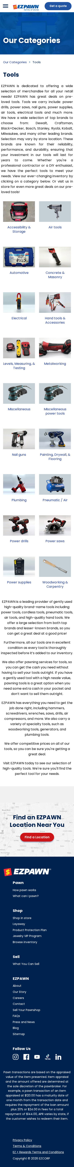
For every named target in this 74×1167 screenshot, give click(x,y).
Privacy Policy (22, 1140)
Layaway (19, 924)
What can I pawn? (26, 896)
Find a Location (37, 837)
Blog (16, 1028)
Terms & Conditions (27, 1146)
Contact (19, 1004)
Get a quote (58, 6)
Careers (18, 998)
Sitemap (19, 1034)
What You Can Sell (26, 964)
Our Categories (15, 62)
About (17, 986)
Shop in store (22, 918)
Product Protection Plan (30, 930)
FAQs (16, 1016)
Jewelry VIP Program (27, 936)
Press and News (24, 1022)
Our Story (19, 992)
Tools (36, 62)
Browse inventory (25, 942)
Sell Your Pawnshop (26, 1010)
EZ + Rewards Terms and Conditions (38, 1152)
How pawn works (24, 890)
